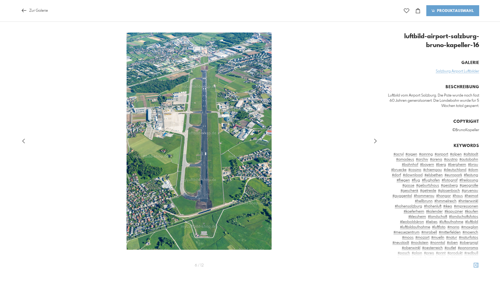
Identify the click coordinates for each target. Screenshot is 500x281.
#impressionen (466, 206)
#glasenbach (449, 191)
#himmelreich (445, 201)
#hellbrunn (424, 201)
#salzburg (454, 258)
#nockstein (419, 243)
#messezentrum (406, 232)
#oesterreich (432, 248)
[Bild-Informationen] (476, 265)
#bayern (427, 165)
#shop (437, 263)
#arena (436, 159)
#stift (405, 269)
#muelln (437, 237)
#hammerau (424, 196)
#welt (435, 279)
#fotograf (450, 180)
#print (441, 253)
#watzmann (419, 279)
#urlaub (471, 269)
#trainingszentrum (426, 269)
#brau (473, 165)
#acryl (398, 154)
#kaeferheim (414, 211)
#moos (408, 237)
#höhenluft (432, 206)
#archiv (422, 159)
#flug (416, 180)
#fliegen (403, 180)
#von (462, 274)
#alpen (456, 154)
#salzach (436, 258)
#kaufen (471, 211)
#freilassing (468, 180)
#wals (473, 274)
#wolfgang (469, 279)
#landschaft (437, 217)
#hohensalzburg (408, 206)
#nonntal (437, 243)
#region (403, 258)
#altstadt (471, 154)
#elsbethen (433, 175)
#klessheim (417, 217)
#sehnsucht (405, 263)
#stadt (395, 269)
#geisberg (449, 185)
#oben (452, 243)
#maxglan (469, 227)
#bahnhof (410, 165)
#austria (451, 159)
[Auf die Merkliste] (406, 10)
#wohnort (449, 279)
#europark (453, 175)
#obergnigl (469, 243)
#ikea (447, 206)
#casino (414, 170)
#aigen (411, 154)
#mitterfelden (450, 232)
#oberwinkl (411, 248)
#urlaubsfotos (412, 274)
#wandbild (398, 279)
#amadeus (405, 159)
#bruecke (399, 170)
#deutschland (455, 170)
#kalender (434, 211)
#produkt (455, 253)
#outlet (450, 248)
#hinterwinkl (468, 201)
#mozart (422, 237)
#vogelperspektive (441, 274)
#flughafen (431, 180)
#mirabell (429, 232)
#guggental (402, 196)
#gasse (408, 185)
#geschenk (409, 191)
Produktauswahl (455, 11)
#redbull (471, 253)
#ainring (426, 154)
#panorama (468, 248)
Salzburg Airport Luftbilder (457, 71)
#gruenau (470, 191)
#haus (458, 196)
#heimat (471, 196)
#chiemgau (432, 170)
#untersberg (453, 269)
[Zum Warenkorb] (418, 10)
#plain (417, 253)
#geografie (469, 185)
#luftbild (471, 222)
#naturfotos (468, 237)
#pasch (404, 253)
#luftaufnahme (451, 222)
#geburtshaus (427, 185)
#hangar (443, 196)
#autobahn (468, 159)
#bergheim (457, 165)
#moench (470, 232)
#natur (451, 237)
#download (413, 175)
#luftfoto (439, 227)
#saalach (419, 258)
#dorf (396, 175)
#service (423, 263)
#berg (441, 165)
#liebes (432, 222)
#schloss (471, 258)
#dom (473, 170)
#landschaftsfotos (463, 217)
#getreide (428, 191)
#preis (429, 253)
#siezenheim (454, 263)
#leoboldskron (412, 222)
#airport (441, 154)
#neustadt (400, 243)
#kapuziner (454, 211)
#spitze (472, 263)
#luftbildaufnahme (415, 227)
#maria (453, 227)
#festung (471, 175)
